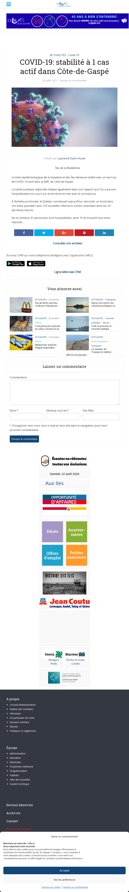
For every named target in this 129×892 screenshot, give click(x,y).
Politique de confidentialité (75, 887)
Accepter (65, 870)
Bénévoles (15, 762)
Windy (53, 663)
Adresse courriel (57, 410)
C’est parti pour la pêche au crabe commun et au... (48, 327)
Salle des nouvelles (20, 779)
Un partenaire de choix (22, 717)
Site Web (88, 410)
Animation (15, 757)
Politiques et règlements (23, 730)
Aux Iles (53, 483)
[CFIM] (64, 4)
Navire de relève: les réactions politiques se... (104, 304)
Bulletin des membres (21, 709)
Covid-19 (73, 55)
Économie (54, 299)
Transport (110, 299)
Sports (106, 322)
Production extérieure (21, 766)
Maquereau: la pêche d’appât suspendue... (46, 346)
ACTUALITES (58, 55)
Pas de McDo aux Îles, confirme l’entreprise (46, 304)
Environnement (99, 341)
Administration (18, 753)
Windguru (54, 659)
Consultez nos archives (67, 243)
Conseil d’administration (23, 704)
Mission (14, 726)
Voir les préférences (64, 879)
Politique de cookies (51, 887)
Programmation (18, 770)
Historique (15, 713)
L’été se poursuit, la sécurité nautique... (101, 327)
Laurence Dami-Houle (71, 158)
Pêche (38, 322)
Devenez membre (19, 722)
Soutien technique (19, 784)
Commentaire (18, 377)
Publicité (14, 775)
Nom (14, 410)
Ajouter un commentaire (73, 80)
